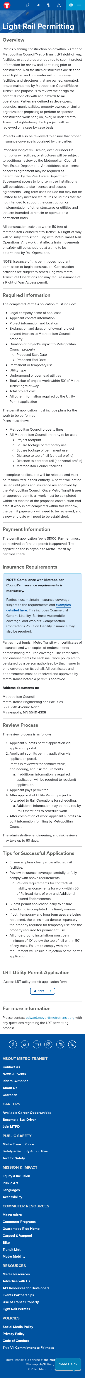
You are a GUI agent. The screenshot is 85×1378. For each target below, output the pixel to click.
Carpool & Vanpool (17, 1235)
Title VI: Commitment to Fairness (28, 1347)
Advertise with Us (16, 1281)
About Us (10, 1087)
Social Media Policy (18, 1326)
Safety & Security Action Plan (25, 1151)
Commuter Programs (19, 1221)
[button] (68, 1364)
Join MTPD (11, 1126)
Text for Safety (14, 1158)
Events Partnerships (18, 1294)
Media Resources (16, 1274)
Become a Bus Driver (19, 1119)
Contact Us (11, 1066)
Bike (6, 1242)
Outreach (10, 1094)
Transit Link (12, 1249)
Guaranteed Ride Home (21, 1228)
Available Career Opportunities (27, 1112)
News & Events (14, 1073)
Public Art (10, 1182)
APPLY (39, 991)
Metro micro (12, 1214)
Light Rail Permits (16, 1308)
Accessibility (12, 1196)
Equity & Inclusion (16, 1175)
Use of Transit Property (21, 1301)
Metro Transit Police (18, 1144)
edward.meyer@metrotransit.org (50, 1017)
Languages (11, 1189)
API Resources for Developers (26, 1288)
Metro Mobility (14, 1256)
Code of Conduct (16, 1340)
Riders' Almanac (15, 1080)
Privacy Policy (13, 1333)
